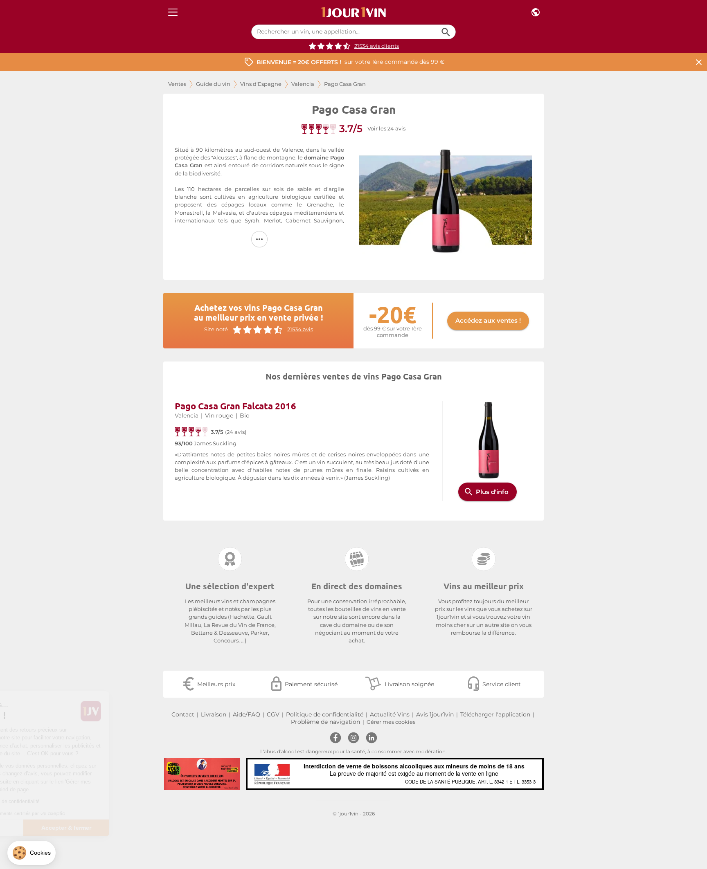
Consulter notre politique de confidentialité (63, 801)
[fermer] (699, 62)
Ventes (177, 84)
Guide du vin (213, 84)
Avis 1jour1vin (435, 714)
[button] (31, 853)
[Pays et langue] (535, 12)
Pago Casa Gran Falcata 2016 (235, 405)
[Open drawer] (172, 12)
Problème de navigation (325, 721)
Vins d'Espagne (260, 84)
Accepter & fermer (137, 827)
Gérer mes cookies (391, 722)
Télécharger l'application (495, 714)
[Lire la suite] (259, 239)
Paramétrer (51, 827)
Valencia (302, 84)
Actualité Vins (390, 714)
